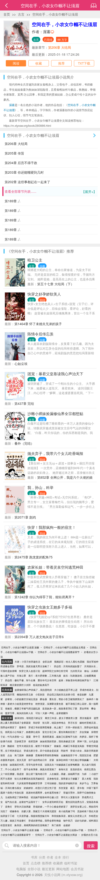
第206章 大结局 (59, 47)
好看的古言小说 (89, 834)
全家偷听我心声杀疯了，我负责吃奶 (33, 689)
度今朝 (80, 788)
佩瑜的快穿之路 (25, 694)
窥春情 (22, 727)
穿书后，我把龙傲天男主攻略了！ (34, 666)
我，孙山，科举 (40, 487)
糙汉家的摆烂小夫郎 (20, 685)
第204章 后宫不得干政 (21, 162)
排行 (66, 857)
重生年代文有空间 (47, 680)
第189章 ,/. (12, 201)
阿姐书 (64, 750)
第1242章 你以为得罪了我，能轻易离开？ (44, 597)
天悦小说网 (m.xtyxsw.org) (63, 874)
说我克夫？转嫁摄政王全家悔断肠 (62, 764)
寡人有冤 (86, 778)
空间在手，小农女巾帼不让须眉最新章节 (59, 652)
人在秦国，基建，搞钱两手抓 (64, 774)
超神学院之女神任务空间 (55, 671)
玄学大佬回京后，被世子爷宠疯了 (34, 746)
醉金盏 (43, 699)
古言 (21, 14)
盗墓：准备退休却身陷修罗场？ (75, 680)
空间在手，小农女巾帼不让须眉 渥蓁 (20, 647)
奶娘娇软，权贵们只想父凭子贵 (40, 788)
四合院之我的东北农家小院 (61, 694)
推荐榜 (47, 863)
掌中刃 (36, 736)
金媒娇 (66, 825)
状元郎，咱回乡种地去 (54, 722)
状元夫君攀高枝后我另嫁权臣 (29, 778)
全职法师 (47, 661)
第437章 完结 (24, 403)
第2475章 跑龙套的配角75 (33, 557)
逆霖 (51, 760)
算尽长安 (72, 722)
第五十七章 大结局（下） (55, 284)
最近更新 (48, 868)
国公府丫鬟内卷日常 (36, 774)
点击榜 (35, 863)
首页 (6, 14)
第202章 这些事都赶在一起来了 (27, 181)
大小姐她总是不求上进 (65, 689)
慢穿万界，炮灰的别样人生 (19, 713)
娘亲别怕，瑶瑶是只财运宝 (29, 718)
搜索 (91, 846)
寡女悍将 (84, 708)
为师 (84, 774)
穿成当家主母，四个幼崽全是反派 (41, 750)
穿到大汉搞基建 (22, 806)
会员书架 (77, 868)
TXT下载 (84, 63)
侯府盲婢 (33, 741)
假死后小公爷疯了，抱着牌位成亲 (22, 732)
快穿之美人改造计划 (29, 671)
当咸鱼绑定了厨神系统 (16, 797)
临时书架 (70, 863)
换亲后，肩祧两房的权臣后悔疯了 (31, 825)
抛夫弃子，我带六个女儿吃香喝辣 (55, 453)
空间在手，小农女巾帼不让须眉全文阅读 (64, 647)
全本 (58, 857)
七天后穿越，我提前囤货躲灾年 (33, 816)
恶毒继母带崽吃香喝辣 (47, 755)
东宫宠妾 (63, 788)
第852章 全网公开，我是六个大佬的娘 (65, 477)
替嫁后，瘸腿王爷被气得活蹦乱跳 (22, 708)
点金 (9, 755)
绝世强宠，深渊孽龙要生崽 (49, 703)
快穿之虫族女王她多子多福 (49, 607)
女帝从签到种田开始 (52, 802)
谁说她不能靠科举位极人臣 (45, 797)
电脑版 (21, 868)
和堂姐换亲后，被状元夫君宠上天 (69, 816)
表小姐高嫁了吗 (67, 811)
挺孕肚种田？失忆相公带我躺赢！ (73, 760)
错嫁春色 (14, 811)
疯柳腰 (29, 755)
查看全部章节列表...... (51, 191)
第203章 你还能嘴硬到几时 (24, 172)
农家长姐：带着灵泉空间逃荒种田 (55, 567)
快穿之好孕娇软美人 (44, 294)
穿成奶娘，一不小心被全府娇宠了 (50, 806)
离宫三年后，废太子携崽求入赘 (61, 718)
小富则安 (40, 694)
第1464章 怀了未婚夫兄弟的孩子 (38, 323)
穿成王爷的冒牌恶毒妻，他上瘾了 (45, 727)
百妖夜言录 (20, 741)
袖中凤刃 (68, 820)
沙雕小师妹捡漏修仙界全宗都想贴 (55, 413)
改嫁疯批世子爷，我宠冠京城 (76, 755)
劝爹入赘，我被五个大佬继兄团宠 (38, 811)
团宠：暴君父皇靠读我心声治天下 (55, 373)
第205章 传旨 (14, 153)
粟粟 (28, 736)
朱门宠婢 (19, 755)
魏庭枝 (10, 746)
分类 (42, 857)
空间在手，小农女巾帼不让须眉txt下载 (63, 830)
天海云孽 (21, 675)
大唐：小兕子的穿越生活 (27, 661)
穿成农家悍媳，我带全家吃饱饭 (44, 820)
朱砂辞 (36, 722)
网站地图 (62, 868)
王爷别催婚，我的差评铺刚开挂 (61, 783)
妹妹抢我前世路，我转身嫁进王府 (57, 741)
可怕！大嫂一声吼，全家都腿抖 (51, 713)
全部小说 (33, 868)
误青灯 (8, 806)
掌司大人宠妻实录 (70, 797)
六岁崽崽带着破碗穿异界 (29, 783)
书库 (34, 857)
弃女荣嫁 (84, 732)
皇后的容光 (76, 769)
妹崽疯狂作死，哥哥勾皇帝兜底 (26, 764)
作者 (50, 857)
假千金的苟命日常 (37, 760)
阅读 (16, 63)
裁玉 (72, 788)
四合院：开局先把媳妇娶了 (68, 666)
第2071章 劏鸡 (25, 517)
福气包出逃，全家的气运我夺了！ (22, 802)
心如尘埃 (20, 363)
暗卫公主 (34, 260)
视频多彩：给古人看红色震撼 (69, 661)
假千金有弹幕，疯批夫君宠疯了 (40, 769)
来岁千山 (84, 783)
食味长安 (63, 769)
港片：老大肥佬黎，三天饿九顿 (44, 675)
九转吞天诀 (76, 671)
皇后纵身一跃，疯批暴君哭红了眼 (59, 708)
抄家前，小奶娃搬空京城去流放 (21, 699)
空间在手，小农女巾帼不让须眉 (55, 14)
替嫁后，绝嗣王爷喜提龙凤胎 (69, 746)
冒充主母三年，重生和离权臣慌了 (59, 732)
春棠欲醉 (82, 694)
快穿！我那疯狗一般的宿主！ (51, 527)
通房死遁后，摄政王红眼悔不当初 (59, 736)
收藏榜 (58, 863)
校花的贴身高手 (41, 685)
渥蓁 (46, 31)
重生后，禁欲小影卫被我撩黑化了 (66, 699)
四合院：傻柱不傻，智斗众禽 (20, 680)
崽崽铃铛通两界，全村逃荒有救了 (43, 792)
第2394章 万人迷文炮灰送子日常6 (39, 636)
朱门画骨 (56, 825)
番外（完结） (24, 443)
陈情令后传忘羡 (40, 334)
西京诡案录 (85, 718)
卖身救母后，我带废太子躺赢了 (63, 778)
